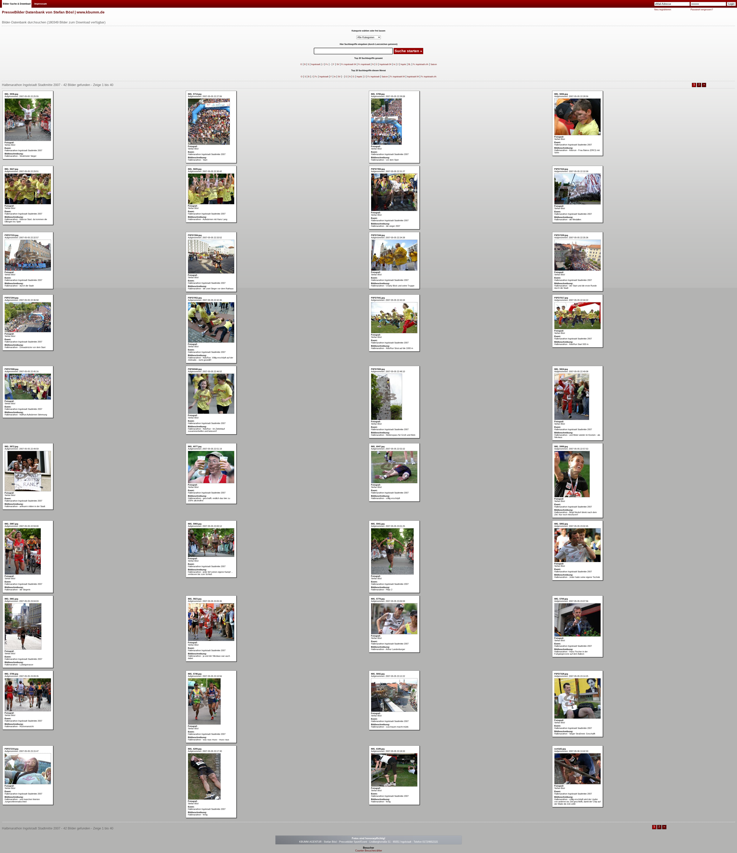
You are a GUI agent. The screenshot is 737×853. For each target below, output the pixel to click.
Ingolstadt (315, 64)
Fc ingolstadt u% (420, 64)
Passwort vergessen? (702, 9)
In (394, 64)
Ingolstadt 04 (385, 64)
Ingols (403, 64)
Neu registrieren (662, 9)
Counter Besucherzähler (368, 850)
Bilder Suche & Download (17, 3)
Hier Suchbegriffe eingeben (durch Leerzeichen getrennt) (368, 44)
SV (337, 64)
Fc (327, 64)
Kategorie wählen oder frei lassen (368, 31)
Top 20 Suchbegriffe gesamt (368, 58)
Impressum (40, 3)
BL (409, 64)
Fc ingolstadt (364, 64)
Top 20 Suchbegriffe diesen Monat (368, 70)
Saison (433, 64)
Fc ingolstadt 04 (348, 64)
